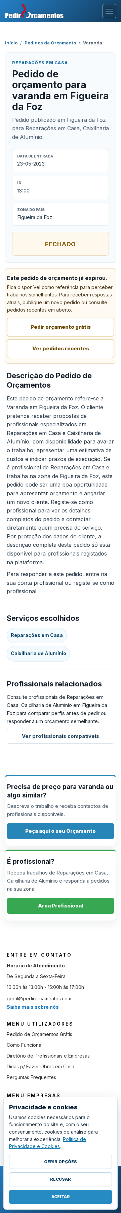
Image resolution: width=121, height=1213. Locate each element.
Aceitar (60, 1196)
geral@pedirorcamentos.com (39, 998)
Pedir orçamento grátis (61, 327)
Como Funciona (24, 1045)
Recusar (60, 1179)
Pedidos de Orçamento (50, 42)
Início (11, 42)
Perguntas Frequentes (31, 1077)
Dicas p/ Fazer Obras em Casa (40, 1066)
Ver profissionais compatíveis (60, 736)
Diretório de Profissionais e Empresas (48, 1056)
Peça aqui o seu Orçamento (60, 831)
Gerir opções (60, 1161)
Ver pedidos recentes (60, 348)
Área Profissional (60, 905)
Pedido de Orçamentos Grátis (39, 1034)
